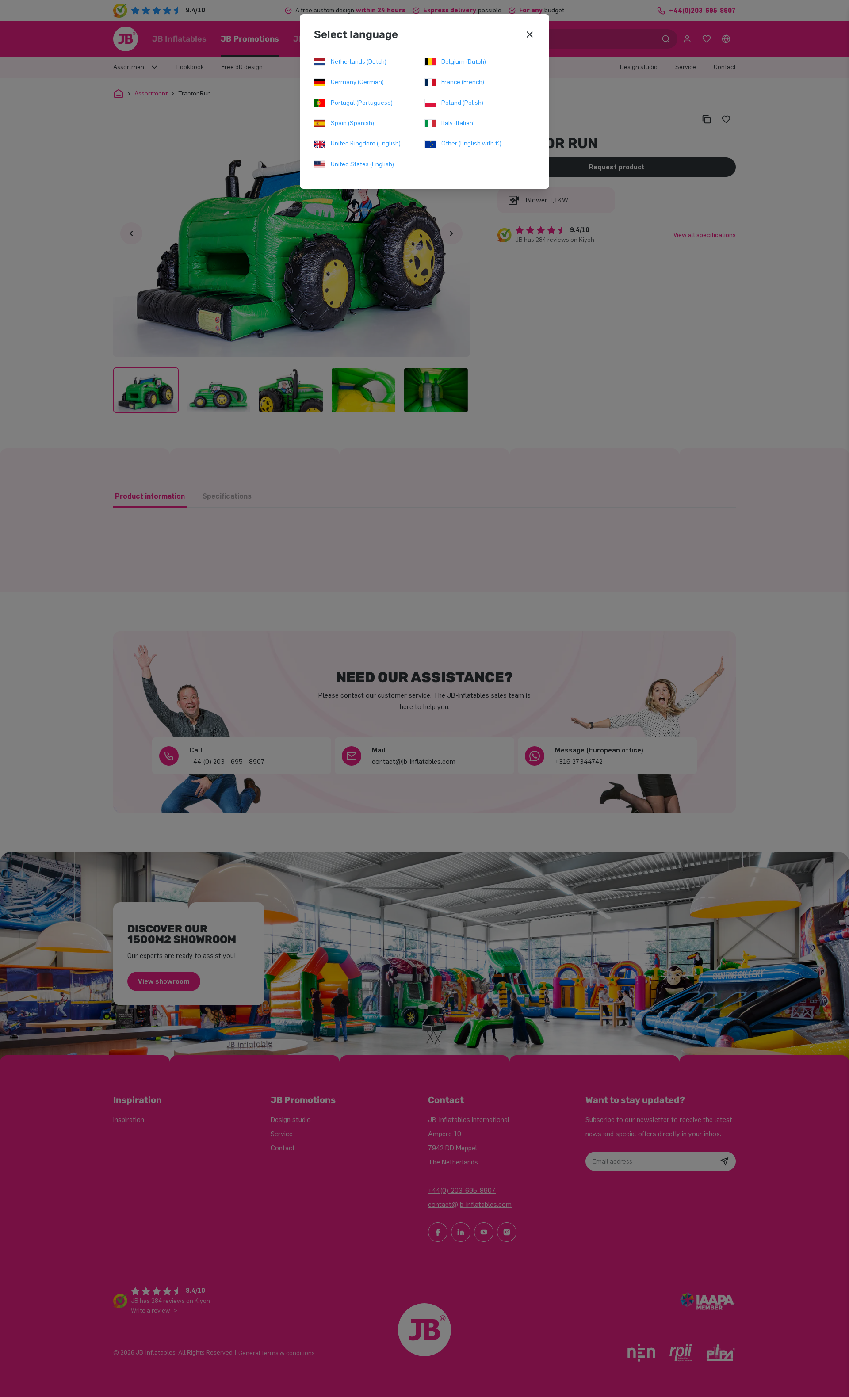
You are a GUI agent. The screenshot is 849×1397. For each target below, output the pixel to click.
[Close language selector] (529, 34)
